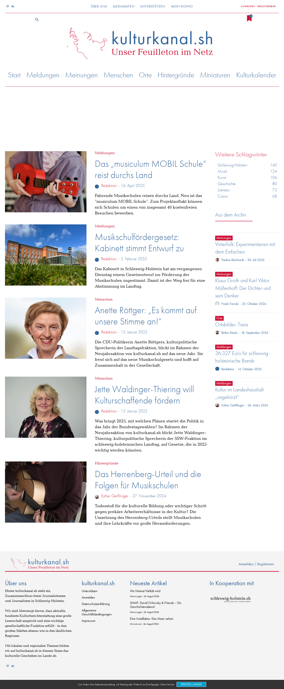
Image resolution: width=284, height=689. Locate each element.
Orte (219, 318)
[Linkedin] (12, 6)
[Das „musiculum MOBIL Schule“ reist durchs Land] (45, 181)
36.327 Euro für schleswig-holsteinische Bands (242, 357)
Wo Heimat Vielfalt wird (145, 591)
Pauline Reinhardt (232, 260)
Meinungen (223, 238)
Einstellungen (191, 684)
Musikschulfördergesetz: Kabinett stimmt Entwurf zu (139, 242)
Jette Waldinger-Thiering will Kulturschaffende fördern (144, 394)
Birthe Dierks (229, 332)
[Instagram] (7, 6)
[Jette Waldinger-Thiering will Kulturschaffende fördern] (45, 407)
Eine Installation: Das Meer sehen (151, 618)
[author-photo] (97, 186)
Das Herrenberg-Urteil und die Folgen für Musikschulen (148, 479)
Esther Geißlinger (114, 496)
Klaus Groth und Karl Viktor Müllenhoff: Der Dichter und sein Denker (243, 288)
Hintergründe (106, 463)
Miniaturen (136, 624)
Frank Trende (229, 304)
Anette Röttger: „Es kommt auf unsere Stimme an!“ (146, 315)
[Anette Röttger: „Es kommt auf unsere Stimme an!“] (45, 328)
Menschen (104, 299)
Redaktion (109, 185)
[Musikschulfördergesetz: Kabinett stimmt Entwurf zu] (45, 255)
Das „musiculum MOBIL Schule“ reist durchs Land (150, 169)
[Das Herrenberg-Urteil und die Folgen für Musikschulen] (45, 492)
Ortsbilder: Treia (231, 324)
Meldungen (105, 153)
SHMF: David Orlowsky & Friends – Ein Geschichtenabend (155, 605)
